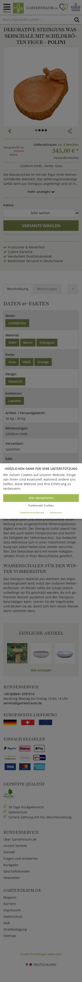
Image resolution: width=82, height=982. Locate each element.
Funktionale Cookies (41, 506)
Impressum (56, 512)
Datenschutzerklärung (32, 512)
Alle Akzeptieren (41, 498)
